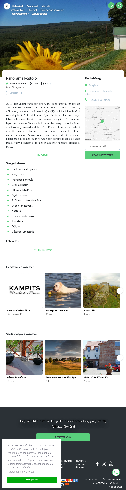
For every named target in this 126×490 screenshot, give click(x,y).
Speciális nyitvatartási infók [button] (99, 92)
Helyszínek (17, 6)
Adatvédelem (91, 479)
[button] (120, 291)
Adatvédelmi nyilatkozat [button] (21, 471)
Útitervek (32, 10)
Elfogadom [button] (32, 479)
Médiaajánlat (115, 486)
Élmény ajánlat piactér (52, 10)
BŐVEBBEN (43, 154)
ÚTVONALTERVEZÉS (102, 155)
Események (32, 6)
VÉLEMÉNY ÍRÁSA (43, 250)
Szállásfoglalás (39, 13)
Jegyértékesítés (20, 13)
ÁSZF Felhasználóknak (107, 483)
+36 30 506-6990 (99, 100)
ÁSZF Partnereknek (112, 479)
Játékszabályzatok (64, 460)
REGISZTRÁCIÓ (63, 437)
